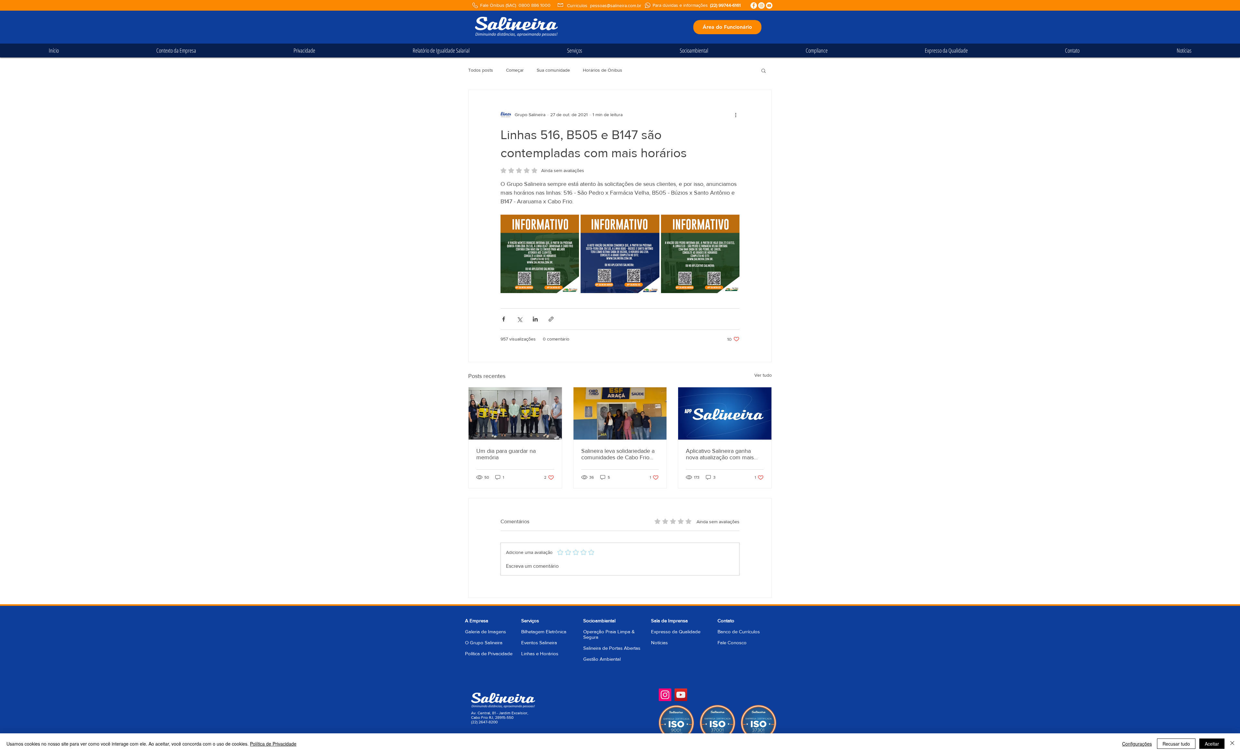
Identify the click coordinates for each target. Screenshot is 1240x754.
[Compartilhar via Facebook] (504, 319)
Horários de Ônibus (602, 70)
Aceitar (1212, 743)
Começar (515, 70)
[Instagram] (665, 694)
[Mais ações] (735, 114)
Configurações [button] (1137, 743)
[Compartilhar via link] (551, 319)
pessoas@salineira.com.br (615, 5)
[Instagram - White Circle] (761, 5)
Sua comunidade (553, 70)
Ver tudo (763, 375)
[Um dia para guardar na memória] (515, 413)
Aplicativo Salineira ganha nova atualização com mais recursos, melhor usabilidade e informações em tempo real (724, 454)
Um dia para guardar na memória (506, 454)
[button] (763, 70)
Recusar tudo (1176, 743)
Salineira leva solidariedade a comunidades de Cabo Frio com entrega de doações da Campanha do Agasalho (618, 454)
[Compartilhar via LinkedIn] (535, 319)
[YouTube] (681, 694)
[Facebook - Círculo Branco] (753, 5)
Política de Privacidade (488, 653)
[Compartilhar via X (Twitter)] (519, 319)
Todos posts (480, 70)
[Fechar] (1232, 744)
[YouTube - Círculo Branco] (769, 5)
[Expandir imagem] (540, 254)
